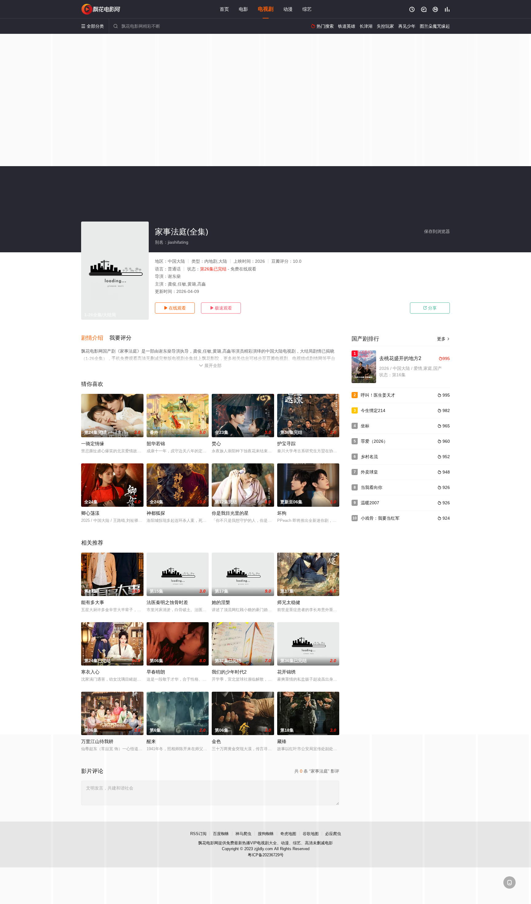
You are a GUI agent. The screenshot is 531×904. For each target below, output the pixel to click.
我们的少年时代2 (229, 671)
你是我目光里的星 (230, 513)
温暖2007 (370, 502)
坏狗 (281, 513)
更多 (443, 338)
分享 (430, 308)
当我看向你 (371, 487)
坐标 (365, 425)
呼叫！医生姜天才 (378, 395)
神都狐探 (156, 513)
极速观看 (221, 308)
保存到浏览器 (437, 231)
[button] (95, 338)
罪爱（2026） (374, 441)
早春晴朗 (156, 671)
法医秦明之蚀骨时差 (167, 602)
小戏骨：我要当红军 (380, 518)
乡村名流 (369, 456)
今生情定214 (373, 410)
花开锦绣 (286, 671)
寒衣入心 (90, 671)
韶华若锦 (156, 443)
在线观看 (175, 308)
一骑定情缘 (92, 443)
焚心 (216, 443)
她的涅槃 (221, 602)
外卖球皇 (369, 472)
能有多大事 (92, 602)
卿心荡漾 (90, 513)
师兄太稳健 (288, 602)
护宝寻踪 (286, 443)
